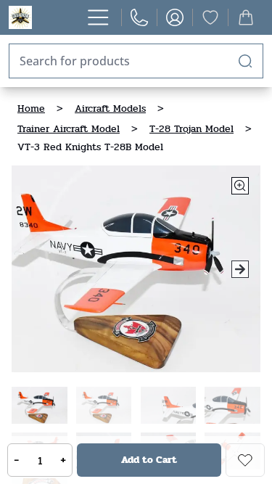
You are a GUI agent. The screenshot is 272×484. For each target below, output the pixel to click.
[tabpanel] (136, 268)
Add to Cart (149, 459)
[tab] (39, 405)
